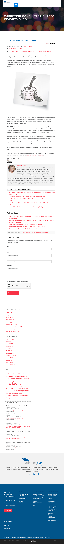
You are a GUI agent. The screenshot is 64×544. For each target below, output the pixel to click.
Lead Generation (36, 499)
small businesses (21, 51)
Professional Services (52, 507)
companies (43, 51)
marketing (12, 51)
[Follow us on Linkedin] (55, 1)
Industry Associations (52, 520)
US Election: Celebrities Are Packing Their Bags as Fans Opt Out (27, 196)
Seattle (17, 540)
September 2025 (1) (11, 355)
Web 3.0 (35, 504)
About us (21, 492)
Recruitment (6, 537)
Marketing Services (38, 492)
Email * (8, 252)
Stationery (50, 498)
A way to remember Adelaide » (40, 232)
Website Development (10, 411)
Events (5, 531)
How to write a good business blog (14, 410)
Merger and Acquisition (52, 494)
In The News (6, 525)
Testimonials (21, 502)
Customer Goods (51, 517)
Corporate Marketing (53, 492)
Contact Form (8, 510)
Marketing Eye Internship (29, 537)
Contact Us (47, 537)
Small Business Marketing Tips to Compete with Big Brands (25, 224)
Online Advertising (51, 497)
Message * (9, 265)
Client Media (6, 526)
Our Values (21, 501)
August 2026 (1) (10, 339)
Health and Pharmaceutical (53, 512)
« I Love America (25, 232)
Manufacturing (50, 513)
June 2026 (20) (9, 343)
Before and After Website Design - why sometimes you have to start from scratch (18, 427)
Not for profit (50, 519)
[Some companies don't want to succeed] (31, 89)
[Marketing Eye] (7, 2)
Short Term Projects (52, 495)
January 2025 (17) (10, 365)
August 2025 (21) (10, 358)
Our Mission (21, 497)
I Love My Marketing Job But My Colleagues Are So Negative (26, 229)
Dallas (22, 540)
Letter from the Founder (23, 494)
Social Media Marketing (38, 497)
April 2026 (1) (9, 348)
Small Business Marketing (38, 495)
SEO (34, 505)
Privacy (42, 537)
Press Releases (7, 529)
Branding (35, 501)
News (5, 524)
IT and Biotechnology (52, 506)
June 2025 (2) (9, 362)
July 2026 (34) (9, 341)
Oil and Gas (50, 510)
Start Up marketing (37, 498)
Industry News (7, 528)
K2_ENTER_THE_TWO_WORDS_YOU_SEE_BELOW (17, 281)
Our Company (21, 495)
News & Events (8, 521)
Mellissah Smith (27, 46)
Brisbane (27, 540)
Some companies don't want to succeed (22, 40)
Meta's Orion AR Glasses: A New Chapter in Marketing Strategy (26, 207)
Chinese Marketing (51, 501)
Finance (49, 514)
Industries (50, 504)
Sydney (32, 540)
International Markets (52, 499)
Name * (8, 246)
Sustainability (50, 516)
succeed (49, 51)
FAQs (37, 537)
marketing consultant (32, 51)
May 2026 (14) (9, 346)
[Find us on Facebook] (51, 1)
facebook (29, 155)
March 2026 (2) (10, 351)
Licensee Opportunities (16, 537)
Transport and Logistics (52, 509)
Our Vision (21, 499)
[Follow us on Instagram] (58, 1)
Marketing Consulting (37, 494)
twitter (34, 155)
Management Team (22, 498)
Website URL (10, 259)
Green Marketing (51, 502)
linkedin (41, 155)
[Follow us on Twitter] (53, 1)
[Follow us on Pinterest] (60, 1)
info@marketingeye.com (10, 505)
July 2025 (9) (9, 360)
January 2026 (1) (10, 353)
